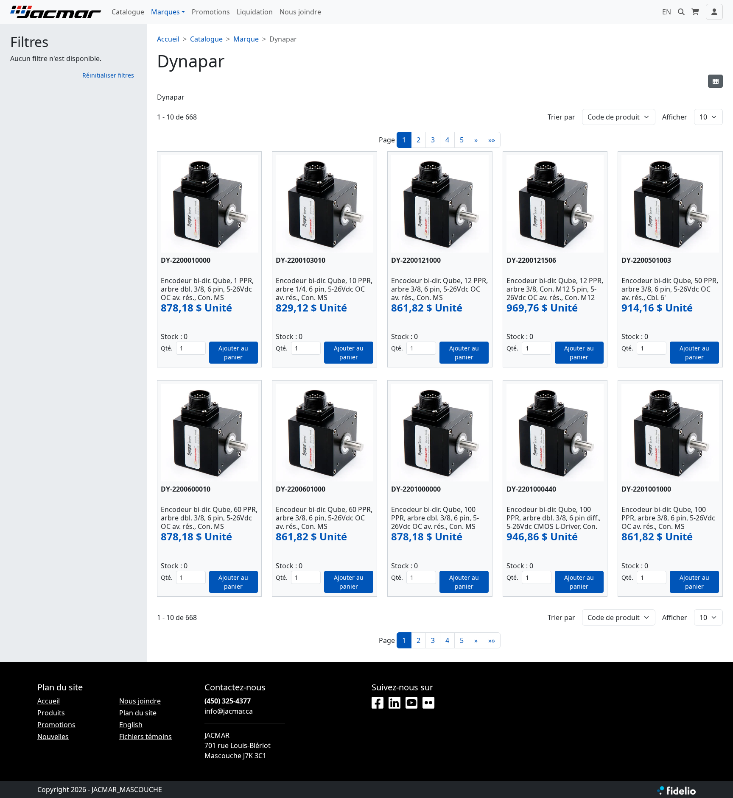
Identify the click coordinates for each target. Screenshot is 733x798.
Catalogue (128, 12)
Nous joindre (300, 12)
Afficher (674, 117)
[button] (681, 12)
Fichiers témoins (145, 736)
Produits (51, 712)
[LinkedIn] (394, 703)
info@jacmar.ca (228, 711)
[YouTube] (411, 703)
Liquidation (255, 12)
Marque (246, 39)
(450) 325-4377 (227, 701)
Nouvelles (53, 736)
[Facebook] (377, 703)
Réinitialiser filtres (108, 75)
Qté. (167, 348)
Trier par (561, 117)
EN (666, 12)
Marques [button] (165, 12)
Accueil (168, 39)
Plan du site (138, 712)
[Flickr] (428, 703)
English (131, 724)
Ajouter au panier (233, 352)
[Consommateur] (715, 81)
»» (491, 140)
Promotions (211, 12)
